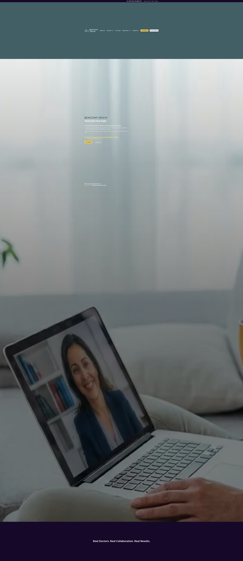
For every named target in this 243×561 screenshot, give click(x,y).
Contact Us (135, 30)
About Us (102, 30)
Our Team (118, 30)
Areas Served (147, 1)
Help (152, 1)
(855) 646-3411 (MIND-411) (135, 1)
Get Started (144, 30)
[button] (110, 30)
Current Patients (154, 30)
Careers (156, 1)
